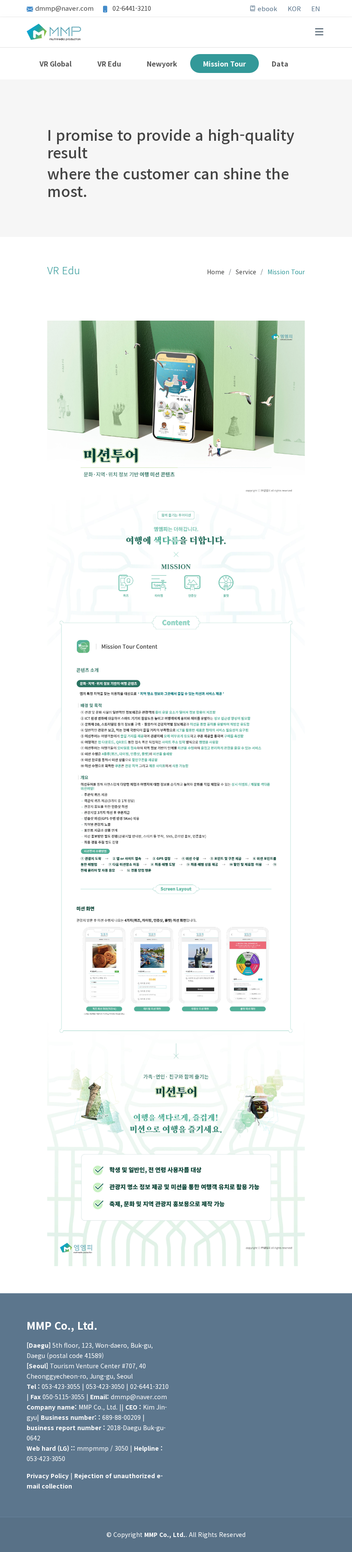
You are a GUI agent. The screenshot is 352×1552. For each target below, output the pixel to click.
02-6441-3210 (131, 7)
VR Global (55, 63)
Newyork (162, 63)
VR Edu (109, 63)
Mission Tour (224, 63)
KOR (294, 8)
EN (315, 8)
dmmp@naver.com (64, 7)
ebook (266, 8)
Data (280, 63)
